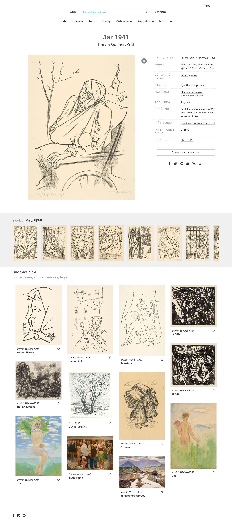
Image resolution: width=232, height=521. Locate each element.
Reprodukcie (145, 21)
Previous (15, 243)
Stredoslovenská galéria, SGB (198, 122)
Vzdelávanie (124, 21)
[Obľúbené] (171, 21)
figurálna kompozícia (192, 85)
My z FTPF (187, 139)
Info (161, 21)
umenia (160, 11)
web (73, 11)
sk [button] (208, 5)
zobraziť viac (190, 116)
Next (216, 243)
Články (106, 21)
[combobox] (115, 12)
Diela (63, 21)
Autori (92, 21)
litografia (185, 102)
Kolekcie (77, 21)
